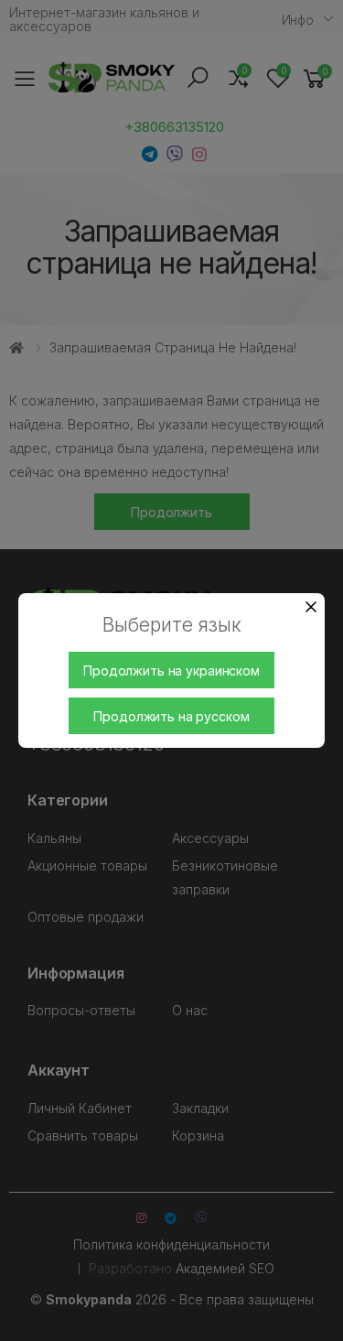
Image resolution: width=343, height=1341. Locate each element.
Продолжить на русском (171, 716)
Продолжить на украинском (171, 670)
